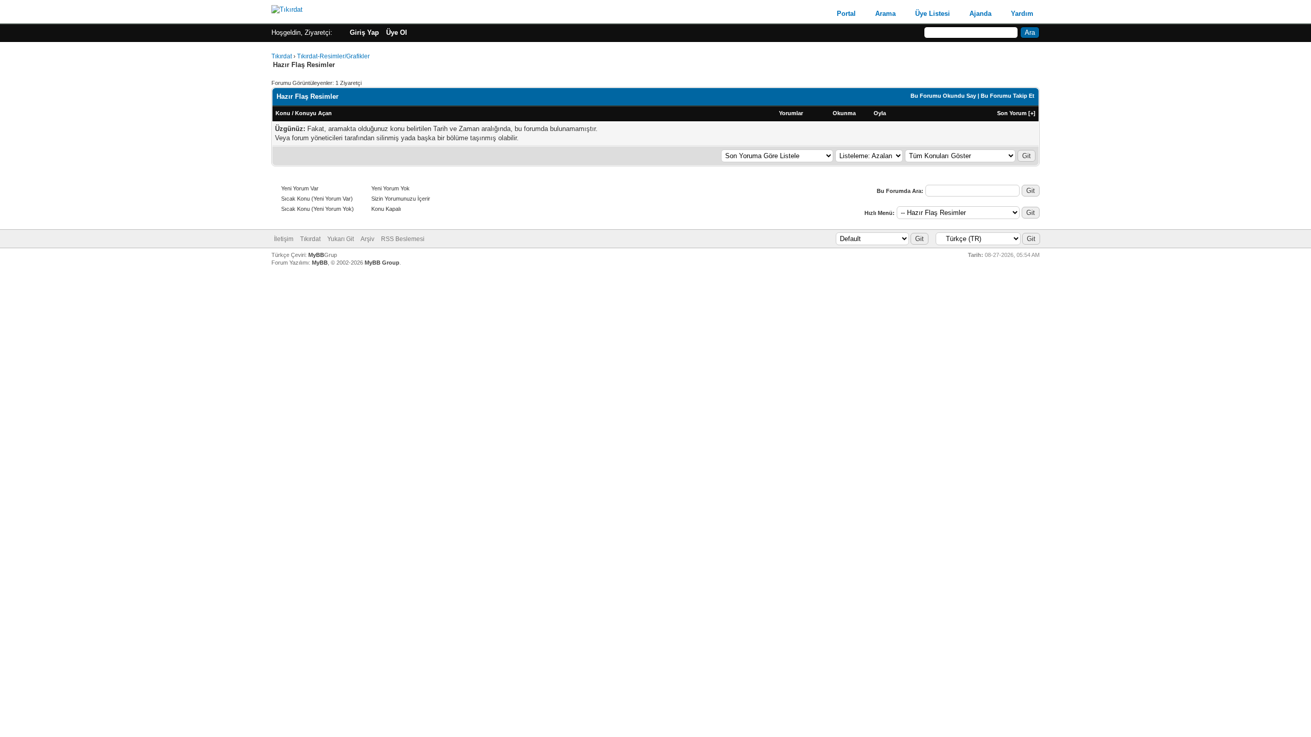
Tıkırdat (281, 56)
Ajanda (980, 13)
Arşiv (367, 239)
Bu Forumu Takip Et (1007, 96)
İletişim (283, 239)
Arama (885, 13)
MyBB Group (382, 262)
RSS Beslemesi (403, 239)
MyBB (316, 255)
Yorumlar (791, 113)
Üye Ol (396, 32)
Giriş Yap (364, 32)
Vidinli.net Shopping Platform (656, 280)
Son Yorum (1012, 113)
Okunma (844, 113)
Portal (846, 13)
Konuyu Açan (313, 113)
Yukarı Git (340, 239)
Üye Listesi (932, 13)
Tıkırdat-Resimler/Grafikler (333, 56)
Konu (283, 113)
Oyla (880, 113)
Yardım (1022, 13)
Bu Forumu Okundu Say (943, 96)
